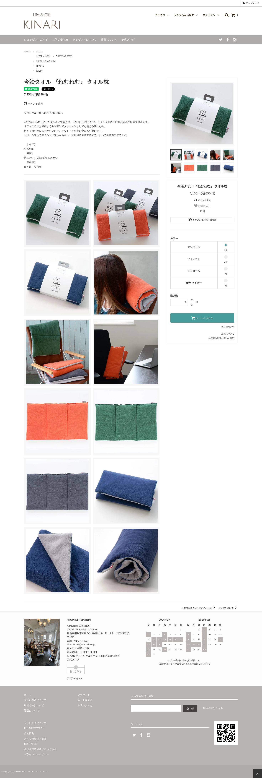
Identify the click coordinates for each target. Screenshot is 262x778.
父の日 (39, 70)
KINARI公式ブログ (34, 728)
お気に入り (204, 205)
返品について (227, 333)
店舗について (109, 39)
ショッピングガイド (36, 39)
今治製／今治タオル (45, 61)
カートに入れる (204, 318)
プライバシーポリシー (36, 754)
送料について (227, 327)
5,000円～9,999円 (64, 56)
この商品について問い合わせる (197, 608)
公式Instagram (74, 678)
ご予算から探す (43, 56)
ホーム (27, 51)
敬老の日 (40, 66)
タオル (39, 51)
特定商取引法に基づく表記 (221, 338)
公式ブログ (128, 39)
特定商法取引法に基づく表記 (40, 749)
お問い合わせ (60, 39)
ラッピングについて (85, 39)
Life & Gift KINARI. (23, 771)
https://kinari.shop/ (110, 655)
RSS (26, 744)
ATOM (33, 744)
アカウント (251, 3)
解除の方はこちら (213, 708)
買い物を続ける (226, 608)
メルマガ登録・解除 (35, 738)
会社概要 (29, 733)
